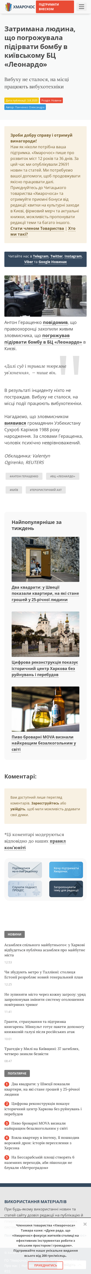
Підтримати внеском (49, 6)
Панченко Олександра (29, 107)
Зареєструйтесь (45, 803)
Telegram (41, 256)
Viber (28, 261)
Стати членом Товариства (37, 228)
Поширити (13, 14)
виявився (15, 423)
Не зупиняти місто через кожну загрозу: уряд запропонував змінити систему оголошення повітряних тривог (45, 999)
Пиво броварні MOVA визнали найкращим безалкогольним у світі (44, 743)
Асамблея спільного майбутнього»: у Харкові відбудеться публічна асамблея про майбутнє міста (44, 950)
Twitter (56, 256)
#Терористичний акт (46, 490)
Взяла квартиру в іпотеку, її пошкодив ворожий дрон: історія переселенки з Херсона (41, 1142)
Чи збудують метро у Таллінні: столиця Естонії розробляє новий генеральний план (43, 974)
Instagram (73, 256)
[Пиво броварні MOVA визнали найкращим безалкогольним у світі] (45, 709)
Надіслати (57, 14)
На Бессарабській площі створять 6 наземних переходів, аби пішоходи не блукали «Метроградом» (39, 1162)
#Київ (14, 490)
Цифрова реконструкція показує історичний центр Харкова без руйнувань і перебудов (45, 668)
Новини (56, 100)
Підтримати (80, 14)
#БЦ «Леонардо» (62, 476)
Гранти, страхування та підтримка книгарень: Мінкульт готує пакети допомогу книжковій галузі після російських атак (44, 1026)
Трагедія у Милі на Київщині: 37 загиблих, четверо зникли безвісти (41, 1051)
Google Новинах (53, 261)
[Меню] (81, 7)
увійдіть (17, 809)
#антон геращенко (24, 476)
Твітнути (35, 14)
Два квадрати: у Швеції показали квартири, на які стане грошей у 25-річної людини (45, 593)
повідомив (55, 322)
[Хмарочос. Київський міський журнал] (20, 6)
